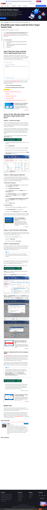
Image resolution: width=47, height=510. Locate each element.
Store (2, 5)
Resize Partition (20, 494)
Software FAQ (31, 494)
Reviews (30, 497)
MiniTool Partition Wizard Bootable (6, 499)
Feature (19, 5)
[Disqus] (15, 449)
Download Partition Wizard (41, 5)
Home (2, 22)
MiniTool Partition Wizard (8, 35)
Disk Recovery (20, 499)
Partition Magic (6, 22)
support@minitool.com (19, 416)
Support (38, 3)
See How (38, 1)
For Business (13, 5)
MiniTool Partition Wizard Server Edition (6, 497)
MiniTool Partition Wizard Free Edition (6, 494)
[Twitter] (7, 29)
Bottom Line (9, 46)
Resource (25, 5)
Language (42, 498)
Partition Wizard (9, 3)
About (42, 3)
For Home (7, 5)
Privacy (27, 505)
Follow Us (26, 423)
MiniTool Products (32, 3)
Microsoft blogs (9, 355)
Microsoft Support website (15, 80)
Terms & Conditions (22, 505)
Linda (3, 29)
